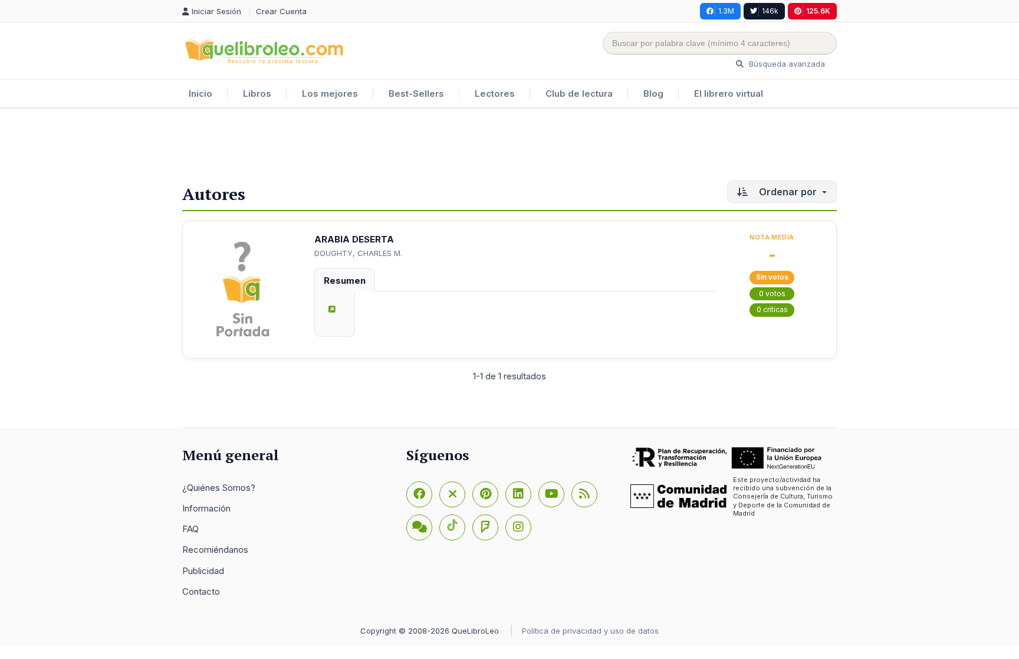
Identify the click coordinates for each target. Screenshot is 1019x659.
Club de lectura (579, 93)
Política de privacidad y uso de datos (590, 630)
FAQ (190, 529)
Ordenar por (788, 192)
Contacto (201, 591)
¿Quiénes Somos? (218, 487)
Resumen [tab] (345, 280)
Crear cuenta (281, 11)
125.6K (818, 10)
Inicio (200, 93)
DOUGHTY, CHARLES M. (358, 253)
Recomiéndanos (215, 549)
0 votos (772, 293)
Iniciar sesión (218, 11)
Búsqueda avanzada (786, 63)
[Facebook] (419, 494)
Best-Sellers (416, 93)
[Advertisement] (509, 146)
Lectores (495, 93)
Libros (257, 93)
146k (770, 10)
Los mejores (330, 93)
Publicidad (203, 570)
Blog (653, 93)
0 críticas (772, 309)
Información (206, 508)
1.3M (726, 10)
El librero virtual (728, 93)
